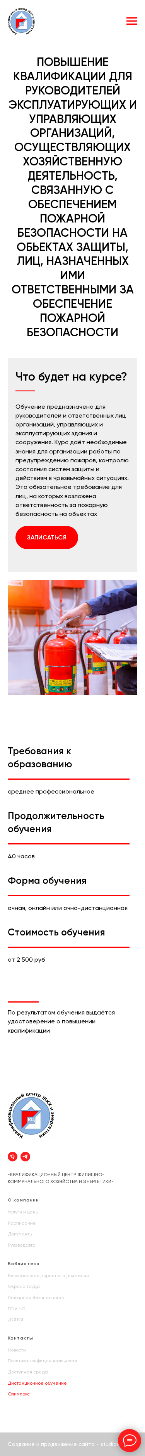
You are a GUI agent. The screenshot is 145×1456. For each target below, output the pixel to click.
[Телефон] (12, 1156)
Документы (20, 1234)
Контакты (20, 1338)
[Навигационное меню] (131, 21)
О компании (23, 1200)
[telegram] (25, 1156)
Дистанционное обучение (37, 1383)
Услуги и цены (23, 1212)
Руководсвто (21, 1245)
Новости (17, 1350)
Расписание (22, 1223)
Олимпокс (19, 1394)
